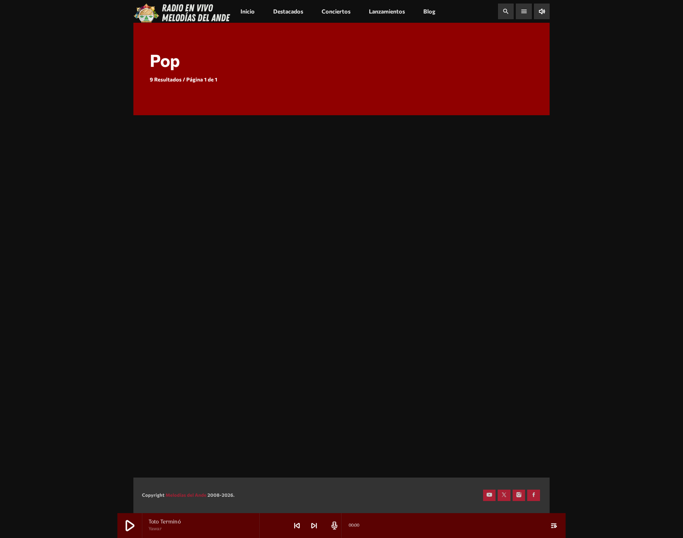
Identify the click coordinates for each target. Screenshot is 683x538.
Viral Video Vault (314, 317)
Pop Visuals (448, 410)
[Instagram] (519, 495)
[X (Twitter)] (504, 495)
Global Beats (307, 223)
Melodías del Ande (185, 495)
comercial (159, 173)
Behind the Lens (170, 223)
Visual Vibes (448, 223)
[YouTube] (489, 495)
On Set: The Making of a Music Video (336, 406)
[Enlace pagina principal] (182, 11)
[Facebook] (533, 495)
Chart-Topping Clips (177, 410)
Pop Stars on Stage (175, 317)
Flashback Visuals (458, 317)
